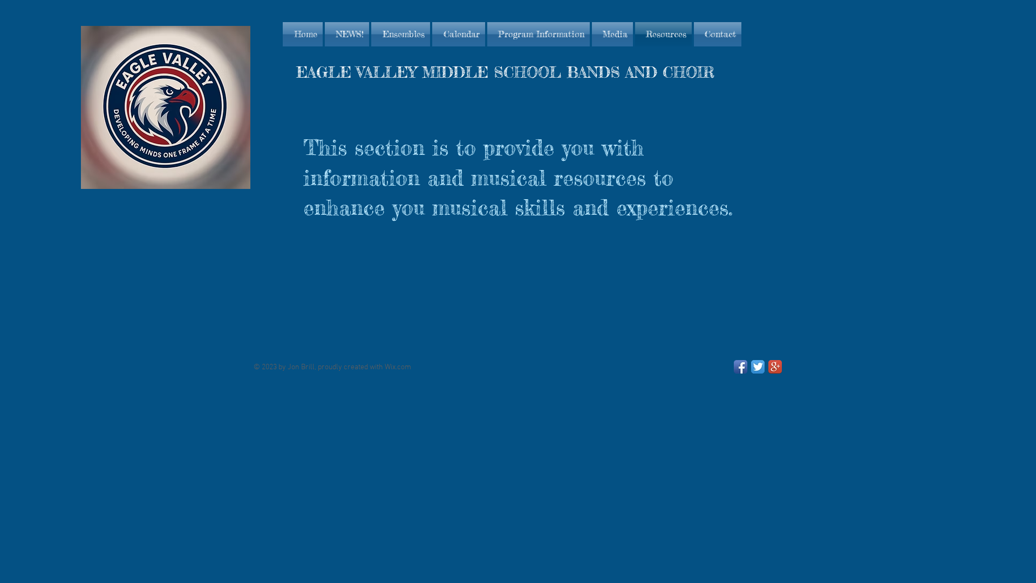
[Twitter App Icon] (758, 367)
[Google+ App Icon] (775, 367)
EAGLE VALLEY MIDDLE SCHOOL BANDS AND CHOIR (505, 72)
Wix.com (398, 367)
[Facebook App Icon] (740, 367)
